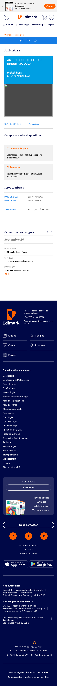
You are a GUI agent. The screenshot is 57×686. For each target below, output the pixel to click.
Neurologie (8, 413)
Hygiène (7, 463)
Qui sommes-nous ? (28, 545)
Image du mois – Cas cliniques (17, 592)
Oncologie (24, 24)
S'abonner (28, 487)
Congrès (39, 335)
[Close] (2, 6)
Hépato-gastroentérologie (15, 396)
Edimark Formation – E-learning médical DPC (24, 595)
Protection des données (38, 672)
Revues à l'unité (41, 497)
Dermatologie (9, 384)
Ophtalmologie (10, 421)
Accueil (9, 24)
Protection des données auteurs (23, 677)
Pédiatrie (7, 442)
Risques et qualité (11, 467)
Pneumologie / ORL (12, 429)
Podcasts (40, 345)
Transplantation (10, 454)
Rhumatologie (33, 124)
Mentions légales (16, 672)
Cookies (45, 677)
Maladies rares (10, 405)
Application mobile (28, 553)
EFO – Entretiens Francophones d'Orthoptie (24, 608)
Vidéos (11, 345)
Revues (12, 355)
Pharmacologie (10, 425)
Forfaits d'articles (41, 506)
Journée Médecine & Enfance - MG (20, 611)
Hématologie (38, 24)
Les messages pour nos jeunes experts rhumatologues (24, 153)
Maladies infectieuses (13, 400)
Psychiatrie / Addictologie (15, 438)
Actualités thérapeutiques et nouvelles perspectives (24, 172)
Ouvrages (41, 502)
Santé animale (9, 450)
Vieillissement (9, 459)
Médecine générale (12, 409)
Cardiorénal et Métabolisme (16, 380)
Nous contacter (28, 524)
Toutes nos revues (41, 510)
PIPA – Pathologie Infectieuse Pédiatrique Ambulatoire (23, 618)
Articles (12, 335)
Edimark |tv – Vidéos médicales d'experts (23, 590)
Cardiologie (8, 376)
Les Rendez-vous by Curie (16, 623)
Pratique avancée (11, 434)
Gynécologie (9, 388)
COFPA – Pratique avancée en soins (20, 605)
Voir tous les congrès (14, 35)
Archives (29, 549)
